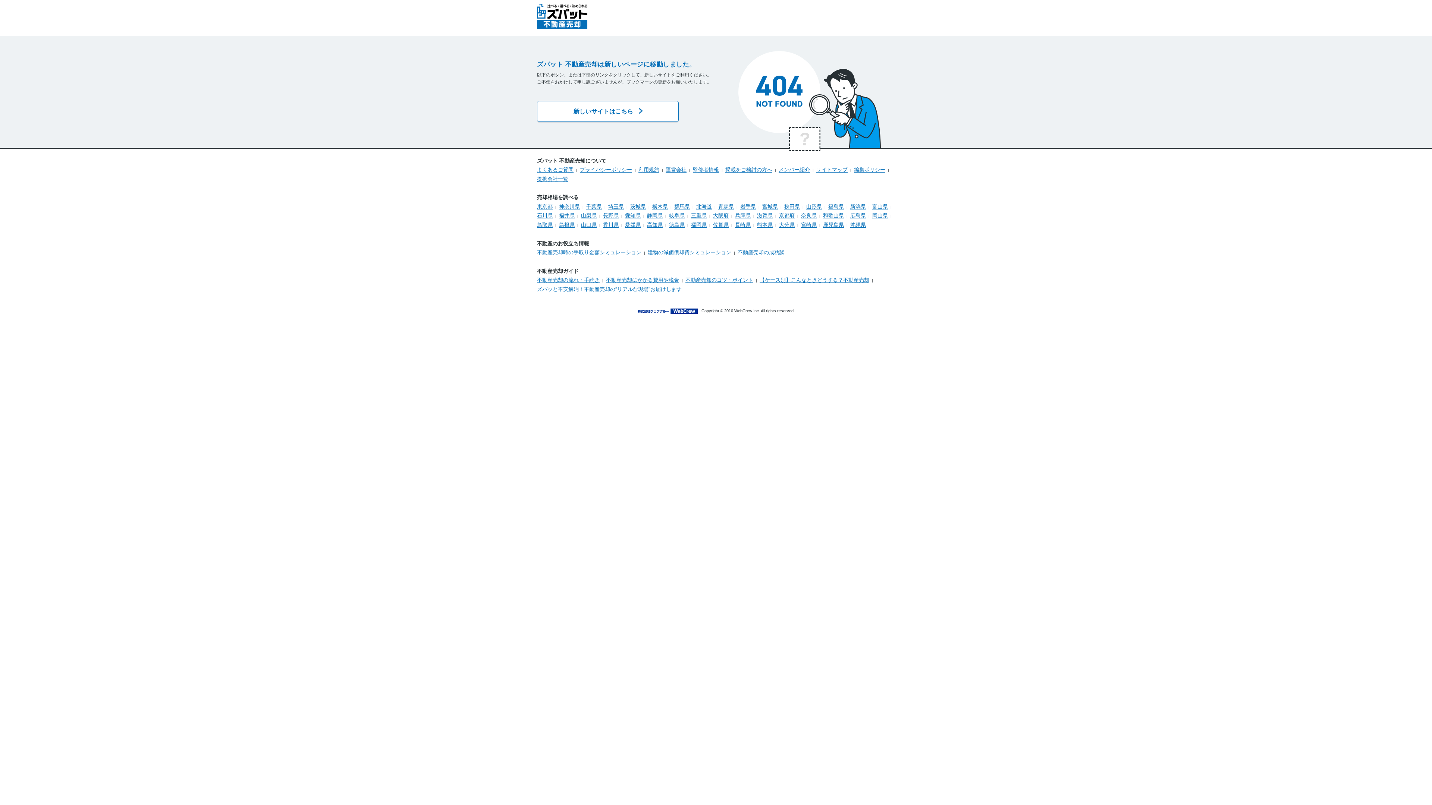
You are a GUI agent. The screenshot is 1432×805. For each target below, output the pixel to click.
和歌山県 (833, 215)
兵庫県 (743, 215)
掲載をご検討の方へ (748, 170)
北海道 (704, 206)
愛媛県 (633, 225)
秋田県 (792, 206)
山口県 (589, 225)
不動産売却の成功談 (761, 252)
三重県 (699, 215)
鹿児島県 (833, 225)
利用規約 (648, 170)
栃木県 (660, 206)
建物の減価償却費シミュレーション (689, 252)
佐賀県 (721, 225)
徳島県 (677, 225)
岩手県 (748, 206)
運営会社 (676, 170)
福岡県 (699, 225)
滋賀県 (765, 215)
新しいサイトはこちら (603, 111)
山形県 (814, 206)
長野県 (611, 215)
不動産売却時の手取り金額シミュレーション (589, 252)
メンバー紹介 (794, 170)
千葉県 (594, 206)
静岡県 (655, 215)
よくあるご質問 (555, 170)
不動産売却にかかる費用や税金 (642, 280)
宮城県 (770, 206)
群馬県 (682, 206)
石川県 (545, 215)
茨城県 (638, 206)
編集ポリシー (869, 170)
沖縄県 (858, 225)
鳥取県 (545, 225)
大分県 (787, 225)
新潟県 (858, 206)
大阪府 (721, 215)
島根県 (567, 225)
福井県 (567, 215)
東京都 (545, 206)
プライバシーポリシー (606, 170)
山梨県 (589, 215)
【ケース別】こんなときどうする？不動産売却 (814, 280)
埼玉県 (616, 206)
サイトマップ (832, 170)
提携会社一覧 (552, 179)
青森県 (726, 206)
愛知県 (633, 215)
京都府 (787, 215)
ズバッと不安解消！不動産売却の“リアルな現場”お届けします (609, 289)
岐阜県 (677, 215)
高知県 (655, 225)
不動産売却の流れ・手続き (568, 280)
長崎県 (743, 225)
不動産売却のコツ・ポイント (719, 280)
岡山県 (880, 215)
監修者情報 (706, 170)
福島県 (836, 206)
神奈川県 (569, 206)
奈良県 (809, 215)
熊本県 (765, 225)
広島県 (858, 215)
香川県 (611, 225)
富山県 (880, 206)
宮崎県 (809, 225)
